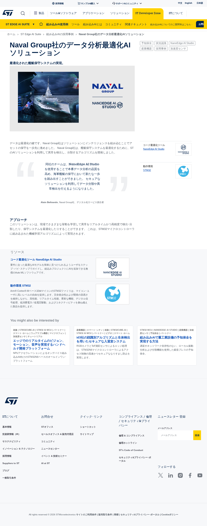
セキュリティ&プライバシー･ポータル (140, 514)
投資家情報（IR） (11, 434)
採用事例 (161, 48)
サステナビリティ (11, 441)
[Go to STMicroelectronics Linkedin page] (170, 476)
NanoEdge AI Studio (182, 43)
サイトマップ (87, 434)
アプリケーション (93, 13)
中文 (180, 2)
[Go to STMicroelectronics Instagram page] (180, 476)
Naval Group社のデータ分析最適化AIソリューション (111, 34)
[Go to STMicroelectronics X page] (161, 476)
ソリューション (120, 13)
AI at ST (45, 463)
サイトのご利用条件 (86, 514)
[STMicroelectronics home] (8, 13)
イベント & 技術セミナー (54, 456)
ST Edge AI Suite (31, 34)
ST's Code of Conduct (131, 450)
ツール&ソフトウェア (63, 13)
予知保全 (146, 43)
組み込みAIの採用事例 (60, 34)
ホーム (11, 34)
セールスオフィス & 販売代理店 (57, 434)
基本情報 (6, 427)
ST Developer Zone (148, 13)
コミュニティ (48, 441)
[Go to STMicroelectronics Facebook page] (189, 476)
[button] (22, 13)
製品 (41, 13)
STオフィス (47, 427)
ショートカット (88, 427)
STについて (176, 13)
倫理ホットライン (128, 443)
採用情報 (6, 456)
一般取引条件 (9, 477)
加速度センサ (178, 48)
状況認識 (161, 43)
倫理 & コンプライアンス (131, 435)
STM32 (147, 170)
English (188, 2)
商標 (116, 514)
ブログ (5, 470)
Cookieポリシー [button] (169, 514)
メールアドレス (165, 428)
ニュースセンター (50, 448)
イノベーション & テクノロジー (18, 448)
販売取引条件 (105, 514)
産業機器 (146, 48)
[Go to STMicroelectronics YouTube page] (199, 476)
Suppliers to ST (10, 463)
